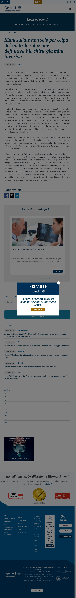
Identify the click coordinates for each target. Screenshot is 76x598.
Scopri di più (38, 309)
